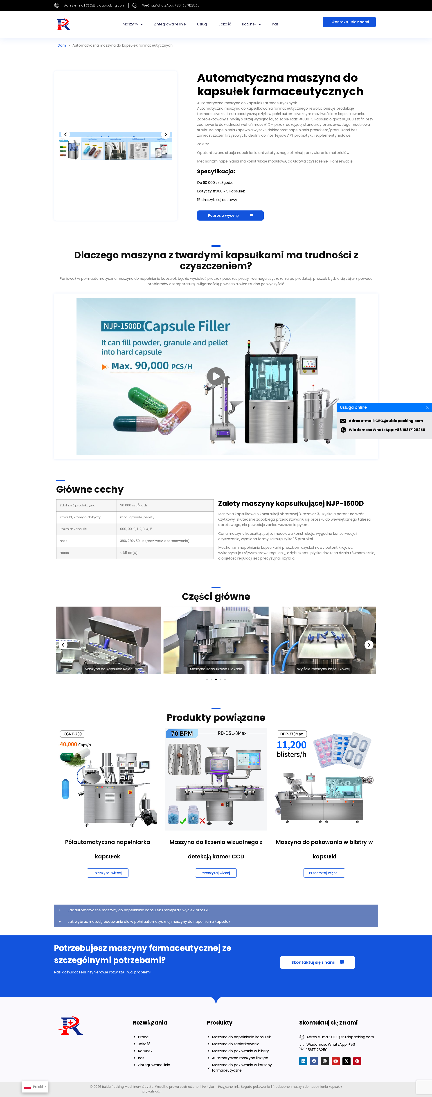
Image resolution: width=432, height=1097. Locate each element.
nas (275, 24)
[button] (65, 134)
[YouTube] (336, 1061)
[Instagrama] (325, 1061)
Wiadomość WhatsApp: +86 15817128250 (387, 429)
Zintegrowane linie (170, 24)
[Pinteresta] (357, 1061)
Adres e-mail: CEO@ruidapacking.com (386, 420)
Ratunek (249, 24)
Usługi (202, 24)
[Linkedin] (303, 1061)
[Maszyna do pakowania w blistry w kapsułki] (324, 778)
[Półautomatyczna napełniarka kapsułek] (107, 778)
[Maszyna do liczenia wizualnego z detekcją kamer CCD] (216, 778)
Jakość (225, 24)
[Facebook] (314, 1061)
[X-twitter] (346, 1061)
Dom (61, 45)
